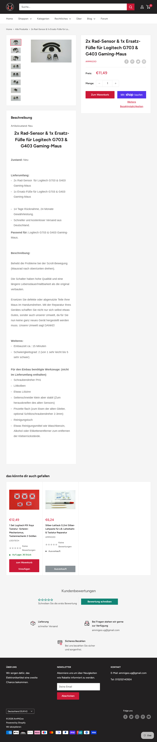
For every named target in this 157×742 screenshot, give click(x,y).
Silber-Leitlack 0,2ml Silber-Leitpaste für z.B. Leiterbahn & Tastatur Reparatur (60, 529)
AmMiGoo (91, 61)
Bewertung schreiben (100, 601)
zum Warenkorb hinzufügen (24, 565)
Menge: (90, 83)
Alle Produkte (21, 29)
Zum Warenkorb (100, 94)
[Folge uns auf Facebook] (125, 717)
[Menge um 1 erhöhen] (115, 83)
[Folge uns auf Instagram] (137, 717)
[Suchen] (130, 7)
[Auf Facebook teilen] (126, 61)
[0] (148, 7)
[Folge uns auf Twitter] (131, 717)
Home (9, 18)
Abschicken (68, 695)
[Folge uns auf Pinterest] (143, 717)
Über (79, 18)
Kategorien (43, 18)
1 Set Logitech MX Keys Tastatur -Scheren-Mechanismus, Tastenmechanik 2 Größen (22, 530)
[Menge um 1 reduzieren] (99, 83)
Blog (89, 18)
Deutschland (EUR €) (17, 711)
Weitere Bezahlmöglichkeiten (131, 104)
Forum (104, 18)
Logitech (14, 540)
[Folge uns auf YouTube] (149, 717)
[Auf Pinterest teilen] (132, 61)
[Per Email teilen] (144, 61)
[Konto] (142, 7)
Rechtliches (61, 18)
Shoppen (23, 18)
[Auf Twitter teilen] (138, 61)
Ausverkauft (60, 569)
